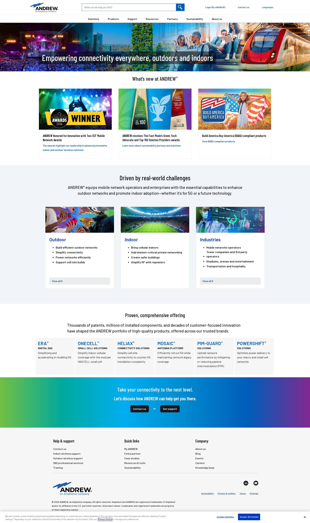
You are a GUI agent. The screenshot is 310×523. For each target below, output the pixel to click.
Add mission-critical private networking (156, 252)
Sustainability (194, 18)
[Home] (72, 488)
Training (58, 467)
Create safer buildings (145, 257)
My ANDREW (131, 448)
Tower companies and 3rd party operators (226, 254)
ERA (43, 343)
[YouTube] (255, 483)
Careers (200, 462)
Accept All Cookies (249, 517)
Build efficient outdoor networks (77, 247)
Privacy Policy (105, 519)
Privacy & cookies (226, 493)
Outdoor (57, 239)
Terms (242, 493)
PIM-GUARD (210, 343)
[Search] (180, 7)
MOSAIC (166, 343)
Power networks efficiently (73, 257)
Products (113, 18)
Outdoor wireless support (68, 458)
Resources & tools (134, 462)
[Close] (304, 517)
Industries (210, 239)
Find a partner (132, 453)
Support (132, 18)
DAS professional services (68, 462)
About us (217, 18)
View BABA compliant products (218, 141)
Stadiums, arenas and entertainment (230, 261)
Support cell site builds (70, 262)
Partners (172, 18)
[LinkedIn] (245, 483)
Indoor (131, 239)
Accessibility (207, 493)
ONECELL (88, 343)
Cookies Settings (225, 517)
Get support (170, 408)
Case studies (131, 458)
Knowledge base (204, 467)
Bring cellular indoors (144, 247)
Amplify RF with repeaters (148, 262)
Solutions (93, 18)
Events (199, 458)
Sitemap (254, 493)
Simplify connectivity (69, 252)
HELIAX (126, 343)
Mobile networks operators (223, 247)
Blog (198, 453)
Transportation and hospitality (226, 266)
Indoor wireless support (67, 453)
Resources (152, 18)
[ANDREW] (43, 7)
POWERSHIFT (251, 343)
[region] (155, 517)
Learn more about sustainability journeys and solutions (151, 145)
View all (55, 281)
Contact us (139, 408)
